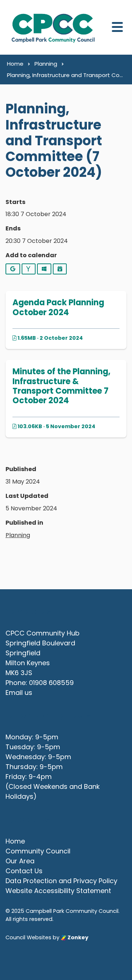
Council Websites (28, 937)
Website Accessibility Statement (58, 890)
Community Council (38, 851)
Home (15, 841)
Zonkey (77, 937)
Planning (18, 535)
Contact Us (24, 870)
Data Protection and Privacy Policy (61, 880)
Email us (19, 692)
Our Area (20, 861)
